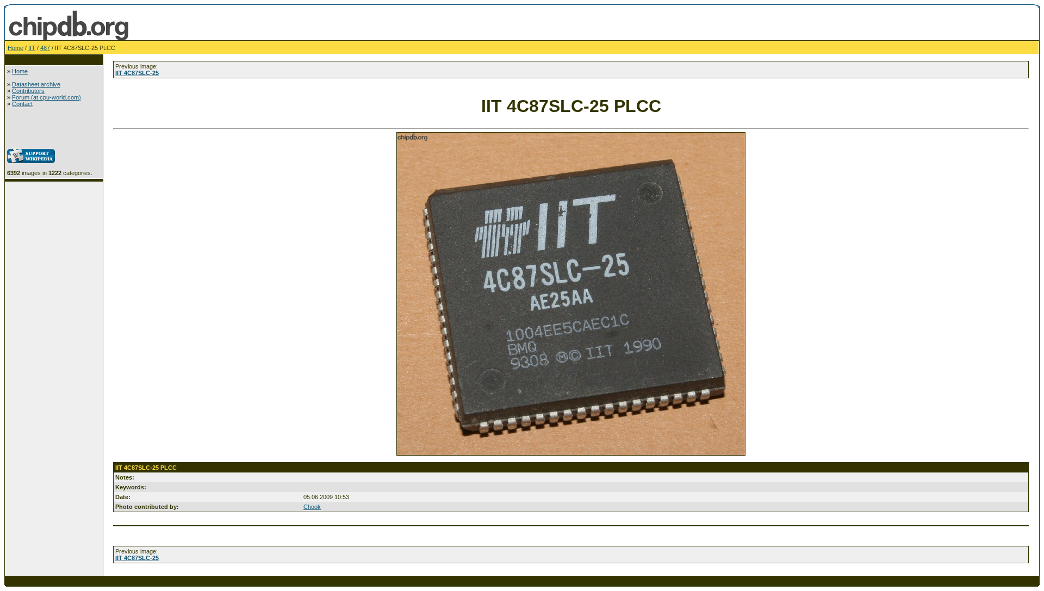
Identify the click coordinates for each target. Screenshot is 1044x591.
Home (15, 48)
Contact (22, 104)
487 (45, 48)
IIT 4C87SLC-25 (137, 73)
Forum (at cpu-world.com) (46, 97)
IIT (31, 48)
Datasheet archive (36, 84)
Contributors (28, 91)
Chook (312, 506)
